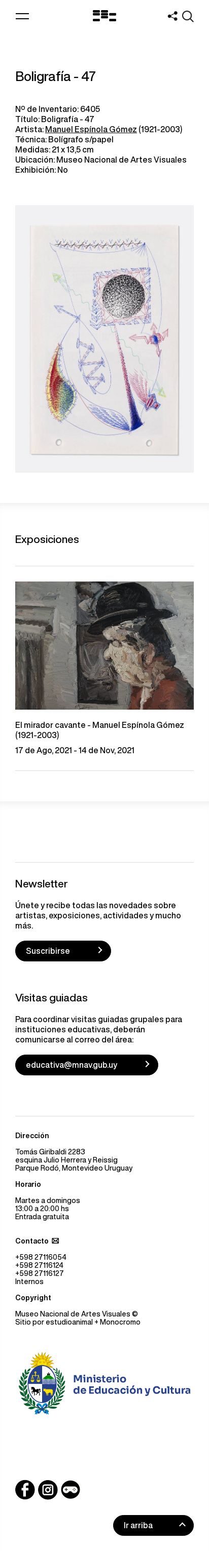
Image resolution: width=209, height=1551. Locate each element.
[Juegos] (70, 1490)
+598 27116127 (39, 1273)
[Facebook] (25, 1490)
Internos (29, 1281)
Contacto (32, 1241)
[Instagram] (48, 1490)
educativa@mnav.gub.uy (71, 1065)
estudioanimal (69, 1322)
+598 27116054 (40, 1257)
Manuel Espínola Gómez (91, 129)
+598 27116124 (39, 1265)
